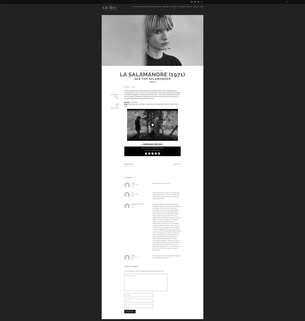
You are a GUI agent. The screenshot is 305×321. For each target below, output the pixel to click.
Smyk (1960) (177, 166)
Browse (165, 6)
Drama (117, 98)
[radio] (146, 153)
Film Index (182, 6)
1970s (117, 106)
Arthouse (160, 70)
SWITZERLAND (115, 108)
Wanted (189, 6)
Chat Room (173, 6)
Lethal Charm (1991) (130, 166)
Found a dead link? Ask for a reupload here (147, 6)
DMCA (201, 6)
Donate (195, 6)
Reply (132, 186)
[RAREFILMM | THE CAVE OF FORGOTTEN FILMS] (110, 10)
